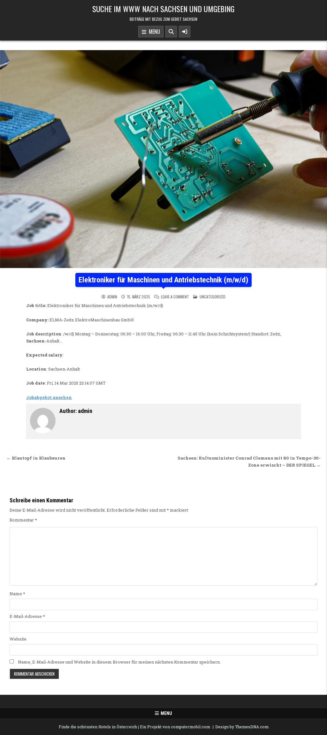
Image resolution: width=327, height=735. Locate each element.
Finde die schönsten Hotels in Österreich (98, 726)
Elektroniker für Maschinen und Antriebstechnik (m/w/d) (163, 279)
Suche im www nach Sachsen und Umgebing (163, 8)
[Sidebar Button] (184, 31)
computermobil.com (190, 726)
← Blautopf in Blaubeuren (35, 458)
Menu (153, 31)
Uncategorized (212, 296)
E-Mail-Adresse (27, 616)
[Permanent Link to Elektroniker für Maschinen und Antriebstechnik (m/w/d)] (163, 159)
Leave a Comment (175, 297)
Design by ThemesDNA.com (242, 726)
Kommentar (23, 520)
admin (112, 297)
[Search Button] (171, 31)
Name (17, 593)
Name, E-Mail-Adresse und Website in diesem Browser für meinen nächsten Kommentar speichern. (119, 662)
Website (18, 639)
